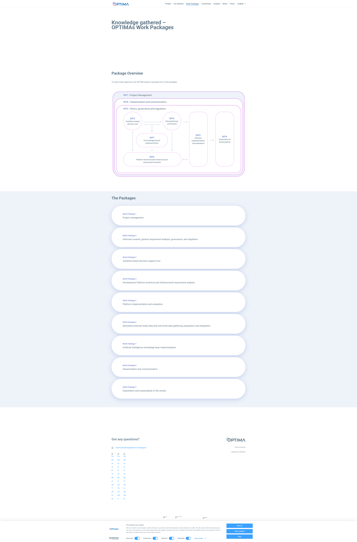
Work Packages (192, 4)
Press (232, 4)
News (225, 4)
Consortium (206, 4)
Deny (239, 536)
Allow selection (240, 531)
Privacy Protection (240, 447)
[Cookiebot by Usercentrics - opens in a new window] (114, 538)
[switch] (155, 538)
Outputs (217, 4)
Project (168, 4)
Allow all (239, 525)
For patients (179, 4)
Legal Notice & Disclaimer (238, 452)
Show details (198, 538)
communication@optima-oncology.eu (131, 447)
